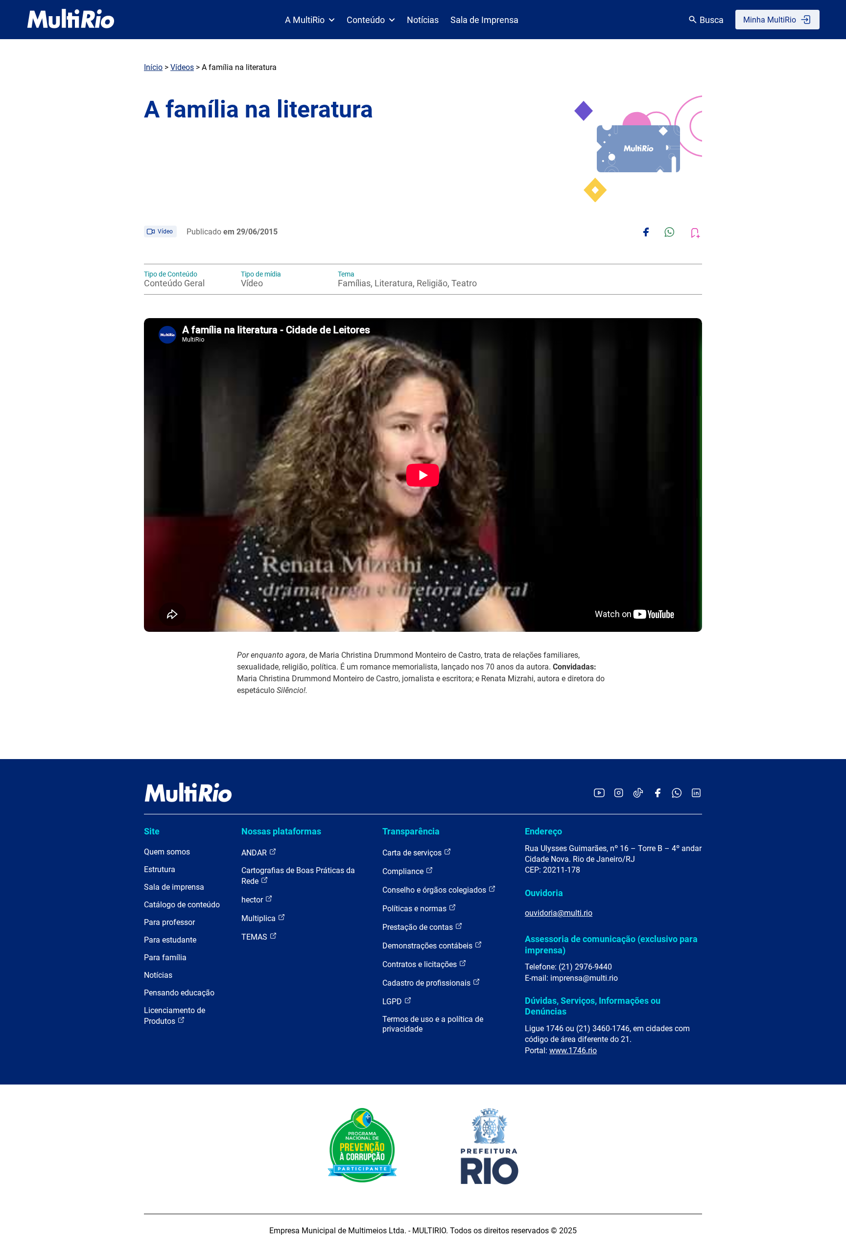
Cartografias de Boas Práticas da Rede (298, 876)
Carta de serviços (413, 852)
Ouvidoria (544, 893)
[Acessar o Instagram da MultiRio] (618, 793)
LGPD (393, 1001)
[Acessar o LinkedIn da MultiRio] (696, 793)
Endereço (543, 831)
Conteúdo (366, 20)
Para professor (169, 922)
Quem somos (167, 851)
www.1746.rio (573, 1050)
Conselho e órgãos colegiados (435, 890)
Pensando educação (179, 992)
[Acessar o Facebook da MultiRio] (657, 793)
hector (253, 899)
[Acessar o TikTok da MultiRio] (638, 793)
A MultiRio (305, 20)
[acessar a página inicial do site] (70, 19)
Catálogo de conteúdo (182, 904)
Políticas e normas (415, 908)
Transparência (411, 831)
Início (153, 67)
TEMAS (255, 937)
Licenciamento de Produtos (174, 1016)
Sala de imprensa (174, 887)
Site (152, 831)
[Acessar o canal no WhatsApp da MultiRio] (677, 793)
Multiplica (259, 918)
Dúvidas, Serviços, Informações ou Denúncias (592, 1005)
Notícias (423, 20)
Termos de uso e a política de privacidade (432, 1024)
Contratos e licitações (420, 964)
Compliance (403, 871)
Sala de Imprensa (484, 20)
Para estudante (170, 940)
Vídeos (182, 67)
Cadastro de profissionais (427, 983)
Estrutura (159, 869)
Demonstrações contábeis (428, 945)
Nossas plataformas (281, 831)
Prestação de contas (418, 927)
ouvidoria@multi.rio (558, 913)
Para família (165, 957)
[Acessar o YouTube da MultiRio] (599, 793)
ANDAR (255, 852)
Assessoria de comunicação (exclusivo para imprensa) (611, 944)
